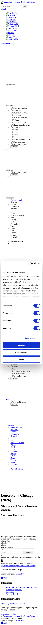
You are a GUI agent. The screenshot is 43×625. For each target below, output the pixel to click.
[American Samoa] (17, 547)
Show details (29, 338)
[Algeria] (17, 545)
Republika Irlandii (17, 443)
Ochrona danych (12, 594)
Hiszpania (14, 430)
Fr (16, 28)
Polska (13, 440)
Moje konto (5, 43)
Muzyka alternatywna (21, 371)
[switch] (36, 313)
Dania (13, 458)
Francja (13, 460)
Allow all (21, 345)
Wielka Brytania (17, 469)
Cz (13, 35)
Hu (16, 39)
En (16, 13)
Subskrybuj (28, 552)
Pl (13, 33)
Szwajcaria (15, 434)
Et (15, 30)
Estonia (13, 432)
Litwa (13, 456)
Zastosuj (14, 147)
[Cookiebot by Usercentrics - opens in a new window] (30, 263)
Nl (18, 26)
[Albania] (17, 543)
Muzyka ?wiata (19, 374)
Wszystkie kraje (16, 200)
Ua (16, 22)
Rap (14, 369)
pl (5, 9)
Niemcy (13, 462)
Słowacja (14, 464)
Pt (17, 24)
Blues (15, 366)
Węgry (13, 454)
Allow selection (21, 352)
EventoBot (20, 574)
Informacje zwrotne (8, 614)
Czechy (13, 447)
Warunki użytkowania (14, 590)
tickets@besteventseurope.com (14, 603)
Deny (21, 359)
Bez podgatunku (19, 376)
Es (15, 20)
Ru (15, 15)
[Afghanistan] (17, 541)
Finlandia (14, 451)
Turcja (13, 449)
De (15, 17)
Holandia (14, 436)
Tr (14, 37)
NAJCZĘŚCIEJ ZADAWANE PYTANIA (22, 587)
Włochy (13, 445)
